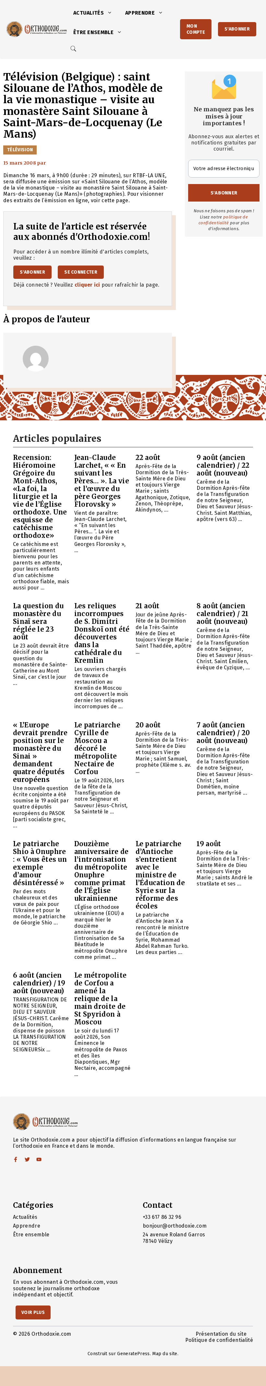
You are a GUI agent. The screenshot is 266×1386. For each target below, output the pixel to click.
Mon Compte (196, 29)
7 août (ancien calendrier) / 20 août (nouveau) (223, 733)
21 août (148, 606)
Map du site (164, 1353)
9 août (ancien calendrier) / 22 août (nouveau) (223, 465)
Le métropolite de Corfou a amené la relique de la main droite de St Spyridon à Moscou (100, 998)
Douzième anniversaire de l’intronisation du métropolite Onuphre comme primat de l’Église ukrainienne (101, 871)
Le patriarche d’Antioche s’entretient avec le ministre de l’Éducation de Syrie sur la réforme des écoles (160, 875)
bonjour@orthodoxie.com (175, 1226)
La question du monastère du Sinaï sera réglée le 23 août (38, 621)
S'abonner (237, 29)
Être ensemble (93, 32)
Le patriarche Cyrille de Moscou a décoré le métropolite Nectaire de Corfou (97, 748)
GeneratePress (133, 1353)
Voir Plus (33, 1312)
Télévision (20, 150)
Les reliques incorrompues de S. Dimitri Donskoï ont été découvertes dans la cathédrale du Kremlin (102, 633)
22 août (148, 457)
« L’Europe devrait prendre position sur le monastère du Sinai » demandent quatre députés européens (40, 752)
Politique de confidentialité (219, 1340)
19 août (209, 844)
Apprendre (140, 13)
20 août (148, 725)
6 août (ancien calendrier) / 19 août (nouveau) (39, 983)
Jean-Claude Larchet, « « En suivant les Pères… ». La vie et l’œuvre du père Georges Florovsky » (101, 480)
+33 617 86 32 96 (162, 1217)
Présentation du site (221, 1334)
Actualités (88, 13)
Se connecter (80, 272)
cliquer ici (87, 285)
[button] (111, 13)
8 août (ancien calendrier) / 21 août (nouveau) (222, 613)
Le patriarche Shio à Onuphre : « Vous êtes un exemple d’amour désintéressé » (40, 863)
